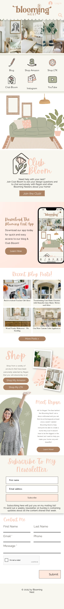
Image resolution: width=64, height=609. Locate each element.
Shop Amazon (32, 70)
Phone (38, 536)
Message (9, 545)
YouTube (52, 87)
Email (7, 536)
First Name (10, 526)
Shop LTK (52, 70)
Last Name (41, 526)
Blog (11, 70)
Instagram (32, 88)
